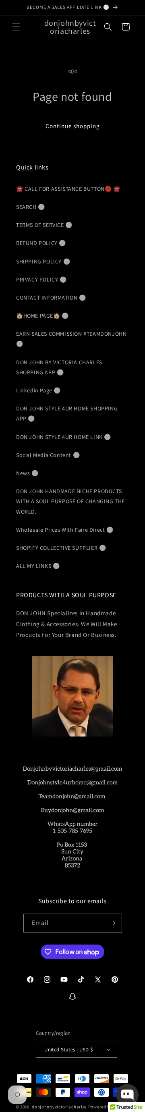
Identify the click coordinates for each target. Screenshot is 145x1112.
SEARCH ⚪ (30, 206)
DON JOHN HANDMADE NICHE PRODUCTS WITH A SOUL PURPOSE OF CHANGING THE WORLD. (70, 501)
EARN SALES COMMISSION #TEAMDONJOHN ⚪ (71, 338)
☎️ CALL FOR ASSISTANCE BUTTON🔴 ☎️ (68, 188)
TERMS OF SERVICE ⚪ (44, 225)
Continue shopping (73, 126)
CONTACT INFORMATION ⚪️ (51, 297)
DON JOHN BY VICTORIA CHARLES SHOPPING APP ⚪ (59, 367)
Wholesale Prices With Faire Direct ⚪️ (65, 529)
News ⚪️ (27, 473)
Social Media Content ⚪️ (48, 455)
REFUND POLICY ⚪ (41, 243)
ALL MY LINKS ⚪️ (38, 565)
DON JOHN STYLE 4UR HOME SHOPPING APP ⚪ (67, 413)
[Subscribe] (113, 923)
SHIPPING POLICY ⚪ (43, 261)
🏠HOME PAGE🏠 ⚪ (42, 315)
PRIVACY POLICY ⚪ (41, 279)
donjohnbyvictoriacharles (59, 1107)
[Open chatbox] (127, 1095)
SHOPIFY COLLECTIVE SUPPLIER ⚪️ (61, 547)
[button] (16, 27)
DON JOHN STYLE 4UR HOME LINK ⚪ (63, 437)
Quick (24, 167)
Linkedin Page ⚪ (38, 390)
